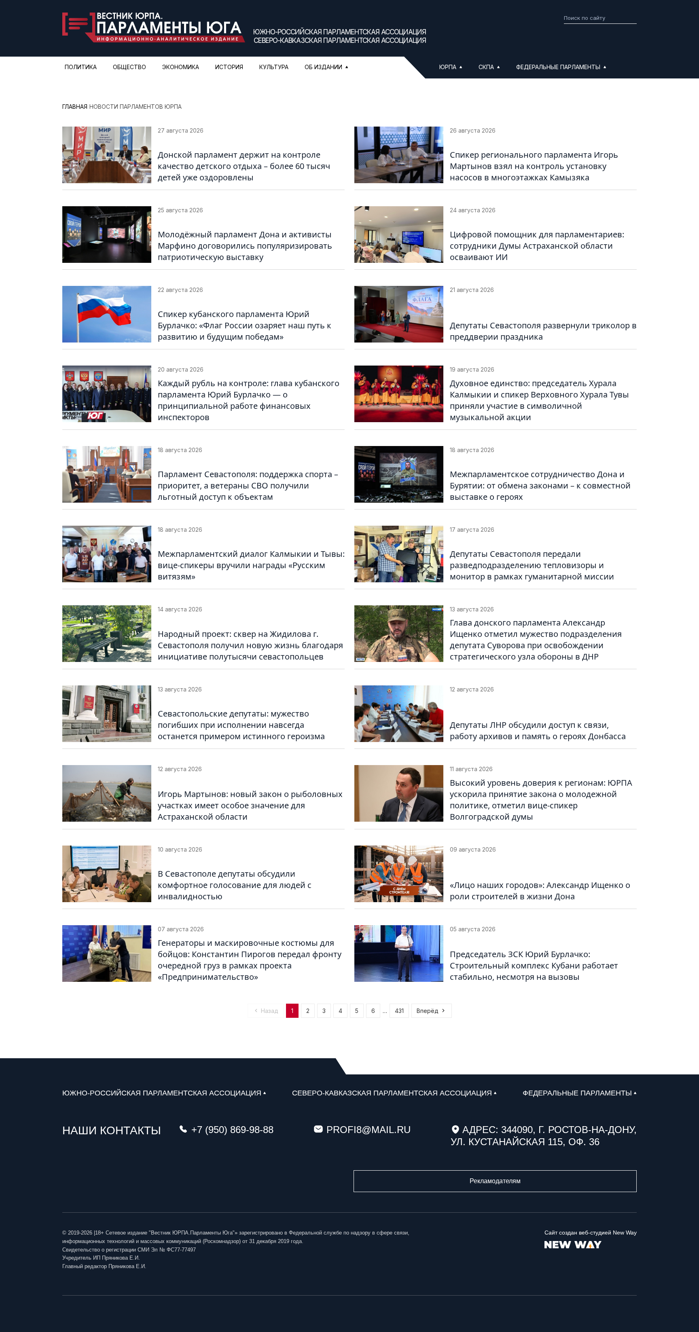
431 (399, 1010)
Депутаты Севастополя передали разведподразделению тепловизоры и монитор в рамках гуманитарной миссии (532, 565)
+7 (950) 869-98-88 (232, 1129)
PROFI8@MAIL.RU (368, 1129)
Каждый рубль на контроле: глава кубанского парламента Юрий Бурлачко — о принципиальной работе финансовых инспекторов (248, 400)
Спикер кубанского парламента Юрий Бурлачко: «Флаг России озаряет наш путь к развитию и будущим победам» (244, 325)
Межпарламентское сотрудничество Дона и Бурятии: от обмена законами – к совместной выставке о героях (540, 485)
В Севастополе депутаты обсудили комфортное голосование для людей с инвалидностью (234, 885)
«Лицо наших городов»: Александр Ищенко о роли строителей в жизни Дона (540, 891)
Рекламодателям (495, 1181)
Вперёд (427, 1010)
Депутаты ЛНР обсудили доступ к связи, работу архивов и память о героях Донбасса (538, 730)
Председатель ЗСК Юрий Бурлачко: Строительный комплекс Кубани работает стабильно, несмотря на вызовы (534, 965)
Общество (129, 66)
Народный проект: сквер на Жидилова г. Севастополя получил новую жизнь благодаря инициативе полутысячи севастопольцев (250, 645)
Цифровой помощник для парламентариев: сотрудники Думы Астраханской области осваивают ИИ (537, 245)
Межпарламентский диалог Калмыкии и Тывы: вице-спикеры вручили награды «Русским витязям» (251, 565)
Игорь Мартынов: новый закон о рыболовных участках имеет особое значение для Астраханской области (250, 805)
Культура (273, 66)
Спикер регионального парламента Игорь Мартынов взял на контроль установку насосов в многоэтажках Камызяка (534, 166)
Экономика (180, 66)
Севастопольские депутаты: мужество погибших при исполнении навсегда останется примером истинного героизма (241, 725)
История (229, 66)
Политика (81, 66)
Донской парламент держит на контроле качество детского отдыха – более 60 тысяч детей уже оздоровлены (244, 166)
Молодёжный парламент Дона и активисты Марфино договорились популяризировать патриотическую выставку (245, 245)
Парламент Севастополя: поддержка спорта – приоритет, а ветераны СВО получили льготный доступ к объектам (248, 485)
